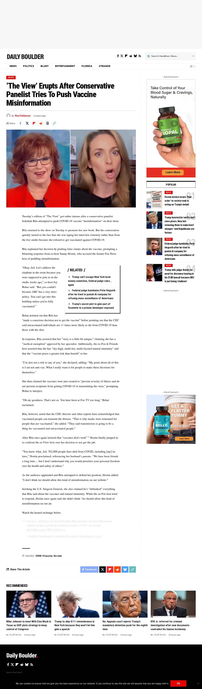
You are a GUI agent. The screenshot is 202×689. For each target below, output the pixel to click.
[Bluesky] (135, 56)
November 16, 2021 (90, 536)
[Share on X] (27, 123)
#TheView (43, 521)
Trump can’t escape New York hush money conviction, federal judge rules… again (90, 280)
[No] (198, 683)
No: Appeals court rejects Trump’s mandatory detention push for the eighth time (125, 625)
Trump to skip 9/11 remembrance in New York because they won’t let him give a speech (74, 625)
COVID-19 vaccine (44, 556)
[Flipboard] (126, 56)
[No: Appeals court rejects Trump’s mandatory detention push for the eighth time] (125, 604)
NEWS (11, 77)
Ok (178, 683)
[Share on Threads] (47, 123)
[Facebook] (118, 56)
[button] (54, 123)
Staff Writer (15, 634)
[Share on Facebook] (20, 123)
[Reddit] (130, 56)
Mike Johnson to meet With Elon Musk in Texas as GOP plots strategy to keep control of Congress (28, 625)
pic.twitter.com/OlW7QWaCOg (45, 530)
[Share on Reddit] (41, 123)
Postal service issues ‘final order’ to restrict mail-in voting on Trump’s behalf (178, 200)
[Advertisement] (101, 24)
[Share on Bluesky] (125, 569)
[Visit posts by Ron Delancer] (8, 115)
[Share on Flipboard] (34, 123)
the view (58, 556)
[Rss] (140, 56)
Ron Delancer (23, 115)
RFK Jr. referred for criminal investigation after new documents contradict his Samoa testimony (170, 625)
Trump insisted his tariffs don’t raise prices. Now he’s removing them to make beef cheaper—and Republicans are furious (180, 225)
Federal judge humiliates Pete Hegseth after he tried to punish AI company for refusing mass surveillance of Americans (91, 294)
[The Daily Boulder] (25, 56)
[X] (122, 56)
